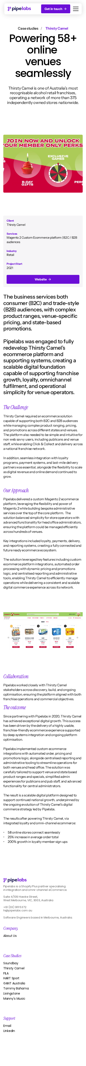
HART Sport (11, 978)
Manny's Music (14, 998)
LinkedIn (9, 1031)
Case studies (28, 28)
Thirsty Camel (13, 968)
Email (7, 1026)
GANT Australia (14, 983)
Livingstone (11, 993)
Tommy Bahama (16, 988)
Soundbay (10, 963)
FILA (6, 973)
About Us (10, 936)
